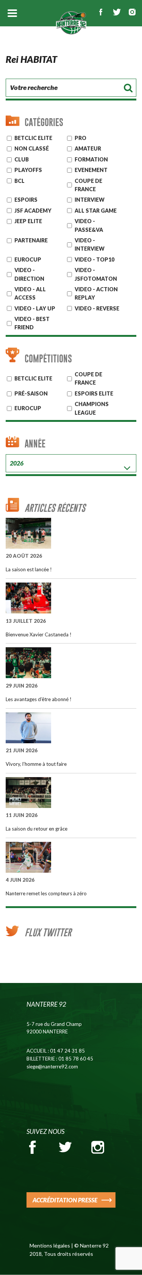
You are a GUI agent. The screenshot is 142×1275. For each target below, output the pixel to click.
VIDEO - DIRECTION (29, 274)
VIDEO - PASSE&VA (89, 225)
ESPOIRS (25, 199)
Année (35, 443)
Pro (80, 138)
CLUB (21, 159)
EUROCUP (27, 259)
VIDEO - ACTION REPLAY (96, 293)
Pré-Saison (31, 393)
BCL (19, 181)
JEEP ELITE (28, 221)
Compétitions (48, 358)
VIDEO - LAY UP (34, 308)
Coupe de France (88, 185)
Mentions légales (50, 1245)
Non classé (31, 148)
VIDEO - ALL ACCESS (30, 293)
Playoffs (28, 170)
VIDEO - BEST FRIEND (32, 323)
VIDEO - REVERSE (97, 308)
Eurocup (27, 408)
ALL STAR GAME (96, 210)
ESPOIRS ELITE (94, 393)
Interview (90, 199)
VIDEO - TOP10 (94, 259)
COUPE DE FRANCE (88, 378)
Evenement (91, 170)
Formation (91, 159)
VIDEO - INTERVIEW (90, 244)
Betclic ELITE (33, 138)
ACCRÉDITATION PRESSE (65, 1199)
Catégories (44, 122)
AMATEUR (88, 148)
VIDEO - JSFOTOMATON (96, 274)
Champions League (92, 408)
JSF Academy (32, 210)
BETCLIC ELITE (33, 378)
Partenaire (31, 240)
